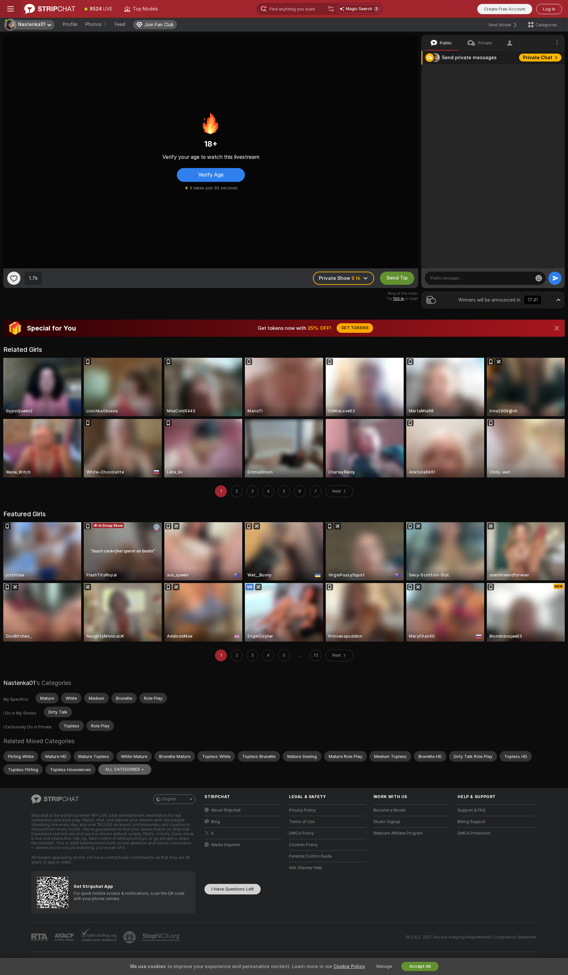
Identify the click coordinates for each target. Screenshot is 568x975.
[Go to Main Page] (50, 9)
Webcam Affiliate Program (398, 833)
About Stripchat (226, 810)
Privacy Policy (302, 810)
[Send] (554, 278)
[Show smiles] (539, 278)
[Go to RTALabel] (40, 937)
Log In (549, 9)
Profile (69, 24)
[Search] (331, 8)
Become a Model (389, 810)
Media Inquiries (225, 844)
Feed (119, 24)
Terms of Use (302, 821)
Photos (95, 24)
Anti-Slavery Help (305, 867)
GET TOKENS (354, 328)
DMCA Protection (474, 833)
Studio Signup (386, 821)
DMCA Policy (301, 833)
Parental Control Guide (310, 856)
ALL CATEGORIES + (124, 769)
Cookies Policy (303, 844)
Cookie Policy (349, 966)
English (169, 799)
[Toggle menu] (10, 9)
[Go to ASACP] (64, 937)
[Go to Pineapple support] (130, 937)
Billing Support (471, 821)
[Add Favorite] (13, 278)
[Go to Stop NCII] (161, 937)
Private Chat (537, 57)
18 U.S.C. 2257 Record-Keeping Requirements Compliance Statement (470, 937)
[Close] (557, 328)
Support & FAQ (471, 810)
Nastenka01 (19, 682)
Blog (215, 821)
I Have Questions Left (232, 889)
